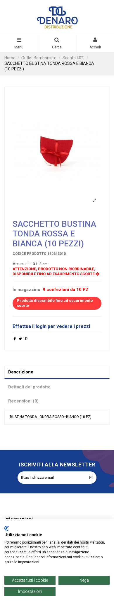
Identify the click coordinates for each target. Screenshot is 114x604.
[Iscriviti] (91, 477)
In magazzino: (27, 289)
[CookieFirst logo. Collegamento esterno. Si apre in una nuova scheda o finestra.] (6, 528)
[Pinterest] (26, 339)
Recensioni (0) (23, 401)
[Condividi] (15, 339)
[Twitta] (20, 339)
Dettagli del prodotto (29, 387)
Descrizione (20, 372)
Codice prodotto (29, 254)
